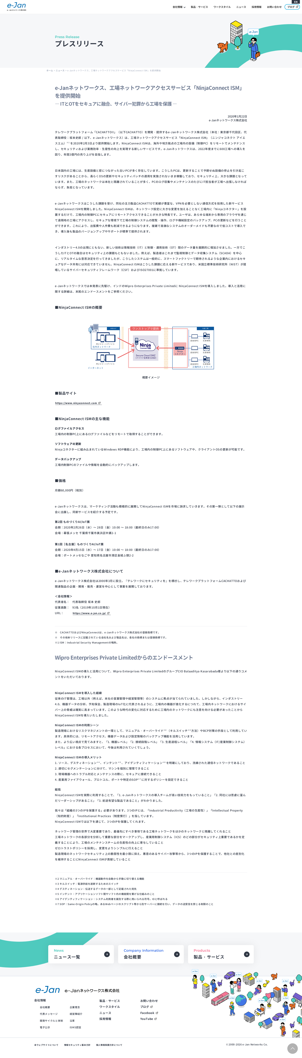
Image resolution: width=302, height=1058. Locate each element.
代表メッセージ (49, 1014)
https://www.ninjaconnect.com (76, 403)
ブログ (291, 7)
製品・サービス (199, 7)
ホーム (49, 70)
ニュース (241, 7)
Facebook (147, 1013)
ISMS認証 (75, 1027)
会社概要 (45, 1007)
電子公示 (45, 1027)
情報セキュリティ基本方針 (77, 1044)
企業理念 (75, 1007)
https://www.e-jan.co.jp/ (89, 613)
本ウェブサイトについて (46, 1044)
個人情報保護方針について (109, 1044)
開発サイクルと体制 (51, 1020)
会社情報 (177, 7)
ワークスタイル (222, 7)
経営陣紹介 (76, 1014)
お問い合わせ (274, 7)
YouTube (146, 1019)
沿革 (72, 1020)
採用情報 (256, 7)
